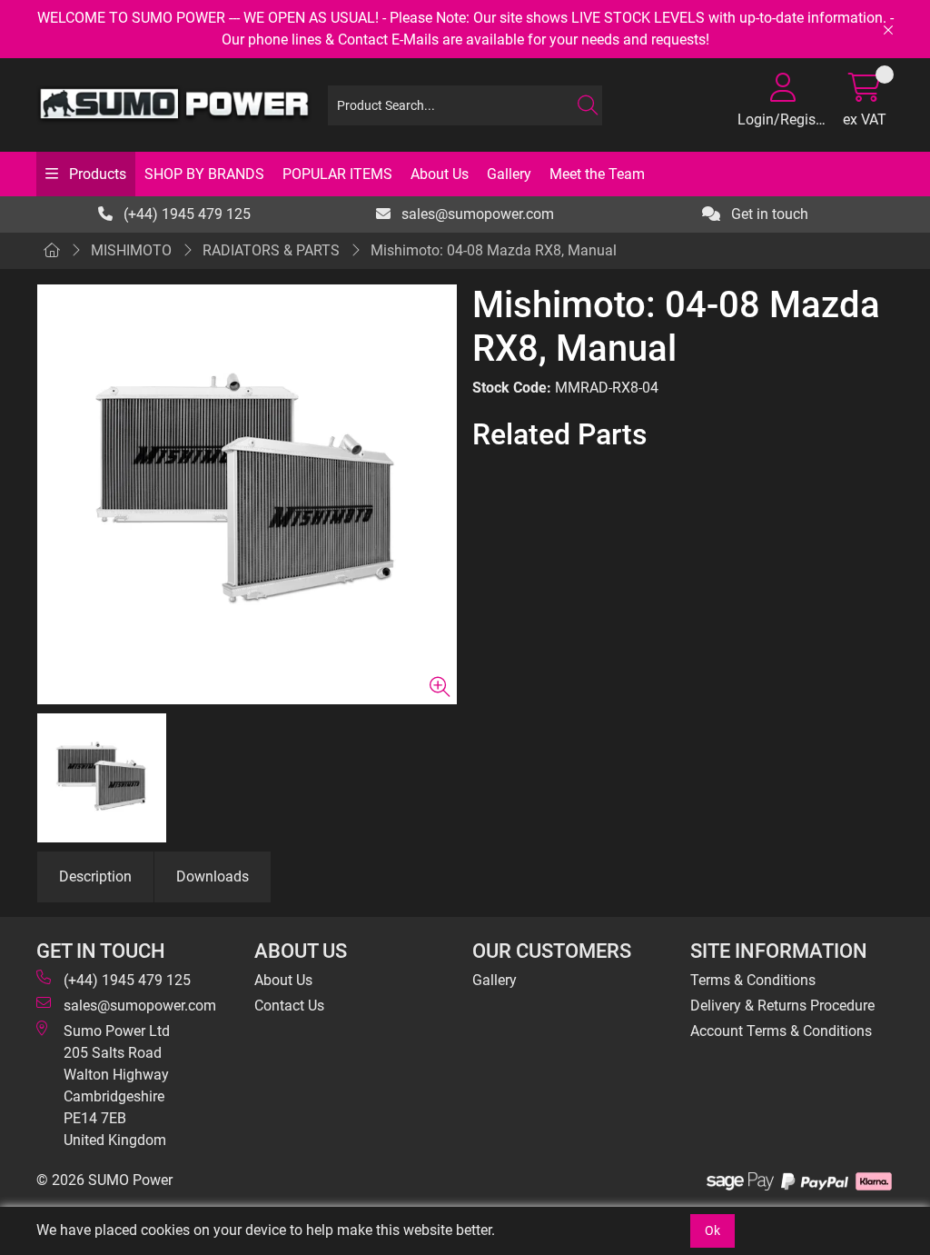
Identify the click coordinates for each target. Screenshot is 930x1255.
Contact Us (289, 1005)
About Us (440, 174)
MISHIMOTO (131, 250)
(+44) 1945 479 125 (185, 214)
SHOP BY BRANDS (204, 174)
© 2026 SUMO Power (104, 1180)
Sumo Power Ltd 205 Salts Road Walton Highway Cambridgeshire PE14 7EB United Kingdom (117, 1085)
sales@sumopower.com (476, 214)
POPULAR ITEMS (337, 174)
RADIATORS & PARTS (271, 250)
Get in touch (767, 214)
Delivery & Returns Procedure (782, 1005)
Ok (712, 1230)
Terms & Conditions (753, 980)
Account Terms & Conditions (781, 1031)
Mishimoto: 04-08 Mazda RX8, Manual (494, 250)
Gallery (509, 174)
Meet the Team (597, 174)
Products (95, 174)
